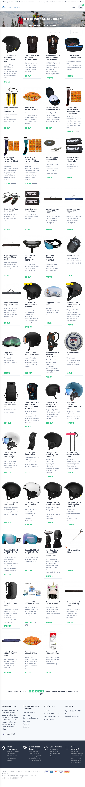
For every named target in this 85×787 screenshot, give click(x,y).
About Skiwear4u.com (52, 713)
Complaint (26, 727)
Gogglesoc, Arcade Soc (53, 304)
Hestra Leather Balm (73, 354)
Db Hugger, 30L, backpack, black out (10, 404)
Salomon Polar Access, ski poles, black (73, 454)
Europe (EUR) (10, 734)
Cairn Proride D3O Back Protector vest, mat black (53, 58)
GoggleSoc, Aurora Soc (8, 354)
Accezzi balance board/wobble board (52, 159)
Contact (47, 710)
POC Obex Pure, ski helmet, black (11, 503)
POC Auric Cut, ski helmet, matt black (53, 503)
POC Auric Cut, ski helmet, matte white (32, 504)
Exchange (26, 721)
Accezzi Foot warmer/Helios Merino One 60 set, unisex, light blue (32, 160)
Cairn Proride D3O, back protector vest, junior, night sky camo (32, 405)
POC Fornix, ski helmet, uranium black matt (31, 304)
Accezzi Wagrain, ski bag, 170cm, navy (73, 211)
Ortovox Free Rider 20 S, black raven (10, 604)
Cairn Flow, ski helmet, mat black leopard (73, 304)
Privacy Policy (49, 719)
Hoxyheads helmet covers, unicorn (53, 603)
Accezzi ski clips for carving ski (31, 210)
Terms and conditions (52, 716)
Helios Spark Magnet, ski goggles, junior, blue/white (52, 258)
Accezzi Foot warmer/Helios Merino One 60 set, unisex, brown (74, 110)
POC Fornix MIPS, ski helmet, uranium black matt (10, 58)
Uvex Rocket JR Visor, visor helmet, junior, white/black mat (10, 455)
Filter (77, 32)
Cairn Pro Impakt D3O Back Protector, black (52, 354)
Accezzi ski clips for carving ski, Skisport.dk (73, 159)
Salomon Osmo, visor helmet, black (32, 354)
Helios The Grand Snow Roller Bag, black (73, 604)
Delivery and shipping (72, 2)
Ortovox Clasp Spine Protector (31, 453)
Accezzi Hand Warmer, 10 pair (31, 653)
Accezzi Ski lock (73, 255)
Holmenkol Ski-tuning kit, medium (32, 603)
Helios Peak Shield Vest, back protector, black (32, 58)
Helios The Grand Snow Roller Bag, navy (10, 654)
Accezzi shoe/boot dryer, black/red (11, 210)
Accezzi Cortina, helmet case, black (53, 109)
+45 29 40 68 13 (75, 711)
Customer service (57, 2)
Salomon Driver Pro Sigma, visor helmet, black (52, 404)
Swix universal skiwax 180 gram (52, 653)
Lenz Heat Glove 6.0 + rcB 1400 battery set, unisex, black (52, 553)
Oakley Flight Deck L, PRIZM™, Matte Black (11, 552)
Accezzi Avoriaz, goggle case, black (74, 57)
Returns (26, 724)
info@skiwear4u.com (72, 716)
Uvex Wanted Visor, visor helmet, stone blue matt (74, 405)
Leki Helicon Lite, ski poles (73, 551)
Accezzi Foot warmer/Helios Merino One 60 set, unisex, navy (11, 160)
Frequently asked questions (29, 714)
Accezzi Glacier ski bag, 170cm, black (11, 304)
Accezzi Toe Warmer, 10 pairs (31, 109)
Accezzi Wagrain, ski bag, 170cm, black (52, 211)
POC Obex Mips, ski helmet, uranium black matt (74, 504)
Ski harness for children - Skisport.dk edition (31, 258)
